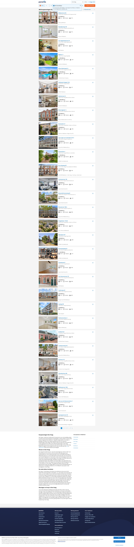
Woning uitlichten (74, 518)
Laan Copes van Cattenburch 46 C (66, 137)
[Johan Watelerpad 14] (48, 73)
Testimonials (87, 513)
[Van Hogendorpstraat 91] (48, 45)
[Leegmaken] (83, 2)
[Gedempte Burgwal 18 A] (48, 87)
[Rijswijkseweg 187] (48, 31)
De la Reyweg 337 (62, 165)
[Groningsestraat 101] (48, 419)
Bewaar (90, 5)
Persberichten (42, 516)
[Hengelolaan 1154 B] (48, 225)
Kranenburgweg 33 (62, 248)
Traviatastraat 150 (62, 179)
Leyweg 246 (61, 304)
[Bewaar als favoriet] (93, 13)
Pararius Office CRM (89, 514)
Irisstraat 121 (61, 359)
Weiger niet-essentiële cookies (119, 541)
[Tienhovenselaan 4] (48, 322)
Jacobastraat (61, 331)
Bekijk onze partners (61, 541)
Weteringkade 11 (62, 110)
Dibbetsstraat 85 (62, 13)
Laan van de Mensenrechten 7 (65, 401)
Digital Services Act (43, 522)
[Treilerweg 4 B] (48, 295)
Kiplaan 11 (60, 54)
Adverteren (41, 514)
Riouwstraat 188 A (62, 207)
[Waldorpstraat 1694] (48, 392)
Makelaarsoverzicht (75, 520)
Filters (42, 5)
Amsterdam (75, 437)
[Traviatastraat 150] (48, 184)
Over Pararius (41, 513)
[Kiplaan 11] (48, 59)
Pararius (42, 2)
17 (70, 428)
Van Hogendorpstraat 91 (64, 40)
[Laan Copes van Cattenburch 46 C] (48, 142)
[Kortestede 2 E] (48, 128)
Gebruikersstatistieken (43, 520)
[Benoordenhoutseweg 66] (48, 198)
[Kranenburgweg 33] (48, 253)
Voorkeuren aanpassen (119, 545)
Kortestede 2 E (61, 123)
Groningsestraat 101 (63, 415)
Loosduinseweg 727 (62, 345)
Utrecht (75, 443)
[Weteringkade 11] (48, 114)
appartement (41, 447)
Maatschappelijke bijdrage (44, 524)
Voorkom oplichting (59, 518)
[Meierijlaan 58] (48, 239)
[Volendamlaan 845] (48, 378)
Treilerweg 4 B (61, 290)
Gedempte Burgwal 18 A (64, 82)
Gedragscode (87, 520)
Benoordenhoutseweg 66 (64, 193)
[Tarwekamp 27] (48, 267)
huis (67, 446)
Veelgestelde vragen (59, 514)
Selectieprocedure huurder (60, 522)
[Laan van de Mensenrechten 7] (48, 406)
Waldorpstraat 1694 (63, 387)
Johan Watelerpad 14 (63, 68)
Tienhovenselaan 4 (62, 318)
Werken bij (41, 518)
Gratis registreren (58, 516)
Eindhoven (75, 445)
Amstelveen (75, 448)
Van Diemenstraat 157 (63, 276)
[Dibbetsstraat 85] (48, 17)
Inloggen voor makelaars (90, 516)
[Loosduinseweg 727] (48, 350)
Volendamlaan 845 (62, 373)
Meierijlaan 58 (61, 234)
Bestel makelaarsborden (90, 522)
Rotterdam (75, 439)
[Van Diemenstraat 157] (48, 281)
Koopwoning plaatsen (75, 514)
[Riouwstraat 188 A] (48, 212)
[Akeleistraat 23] (48, 101)
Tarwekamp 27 (61, 262)
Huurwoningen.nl (58, 527)
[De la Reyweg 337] (48, 170)
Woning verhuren (74, 516)
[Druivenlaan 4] (48, 156)
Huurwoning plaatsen (75, 513)
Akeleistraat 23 (62, 96)
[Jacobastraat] (48, 336)
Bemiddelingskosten (59, 520)
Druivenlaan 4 (61, 151)
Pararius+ (57, 513)
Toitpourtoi (57, 531)
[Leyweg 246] (48, 309)
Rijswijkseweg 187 (62, 26)
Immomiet (57, 533)
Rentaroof (57, 529)
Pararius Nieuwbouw (89, 518)
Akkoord (119, 537)
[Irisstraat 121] (48, 364)
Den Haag (75, 441)
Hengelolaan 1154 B (63, 221)
